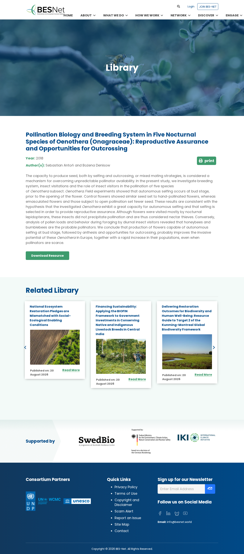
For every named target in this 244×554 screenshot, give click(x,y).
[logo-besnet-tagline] (45, 9)
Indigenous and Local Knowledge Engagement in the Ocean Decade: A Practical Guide (187, 313)
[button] (178, 6)
